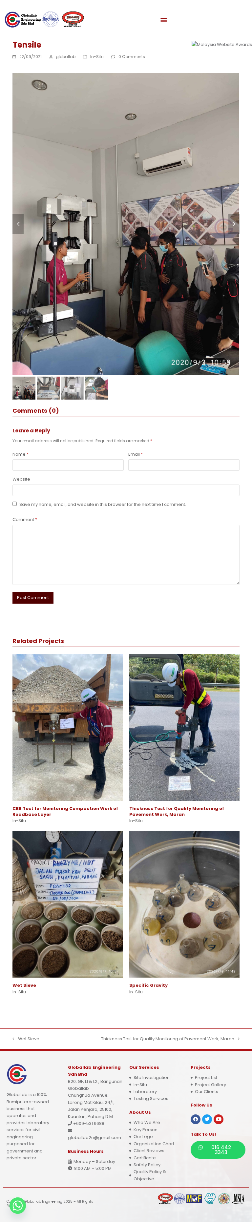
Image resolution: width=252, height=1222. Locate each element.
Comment (24, 519)
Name (20, 454)
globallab (65, 56)
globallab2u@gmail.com (94, 1137)
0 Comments (131, 56)
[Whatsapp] (18, 1205)
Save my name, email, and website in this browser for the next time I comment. (102, 504)
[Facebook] (195, 1119)
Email (135, 454)
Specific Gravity (148, 985)
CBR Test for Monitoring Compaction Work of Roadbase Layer (65, 811)
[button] (163, 19)
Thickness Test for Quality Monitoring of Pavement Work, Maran (176, 811)
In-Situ (97, 56)
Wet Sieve (24, 985)
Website (21, 479)
